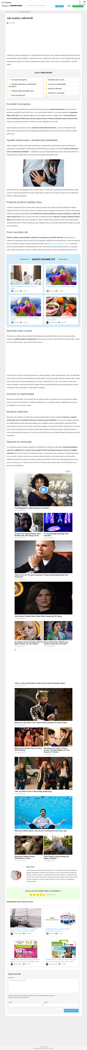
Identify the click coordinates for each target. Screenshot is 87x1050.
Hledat (79, 4)
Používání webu (45, 1048)
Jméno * (10, 1002)
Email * (46, 1002)
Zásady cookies (37, 1048)
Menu (84, 4)
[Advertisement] (43, 39)
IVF (67, 243)
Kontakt (52, 1048)
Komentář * (11, 977)
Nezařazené (16, 12)
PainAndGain (9, 12)
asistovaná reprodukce (57, 243)
